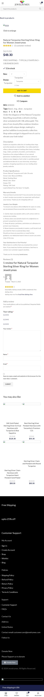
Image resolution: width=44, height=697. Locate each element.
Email (5, 364)
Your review (7, 329)
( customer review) (22, 45)
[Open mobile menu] (3, 3)
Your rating (8, 311)
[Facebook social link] (9, 111)
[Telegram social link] (20, 111)
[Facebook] (4, 644)
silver (20, 109)
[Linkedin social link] (17, 111)
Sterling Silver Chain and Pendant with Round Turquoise (32, 463)
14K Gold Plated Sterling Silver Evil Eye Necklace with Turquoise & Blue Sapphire (12, 428)
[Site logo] (22, 3)
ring (15, 109)
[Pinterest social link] (14, 111)
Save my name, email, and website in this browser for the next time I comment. (22, 377)
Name (5, 354)
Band (10, 109)
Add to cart (22, 91)
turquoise (28, 109)
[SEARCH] (40, 8)
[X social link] (11, 111)
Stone (5, 80)
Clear (17, 85)
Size (5, 74)
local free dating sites (25, 294)
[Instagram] (10, 644)
